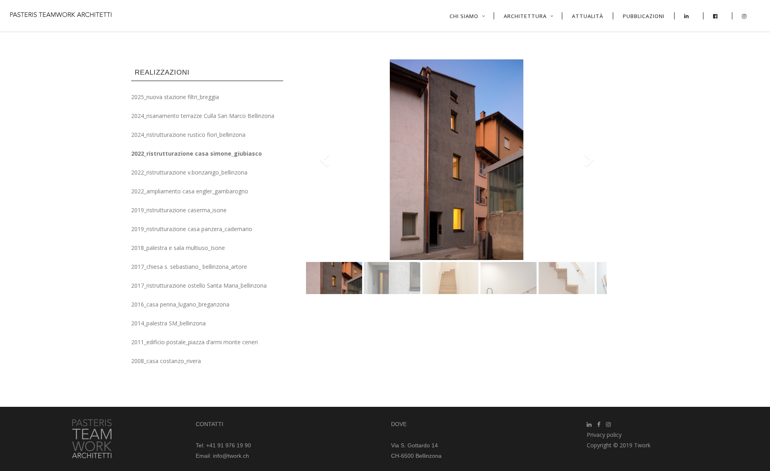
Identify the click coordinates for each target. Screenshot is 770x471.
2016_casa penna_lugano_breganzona (180, 304)
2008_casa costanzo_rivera (166, 361)
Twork (642, 445)
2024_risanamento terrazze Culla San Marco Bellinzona (202, 116)
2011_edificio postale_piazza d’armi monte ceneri (194, 342)
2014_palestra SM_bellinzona (168, 323)
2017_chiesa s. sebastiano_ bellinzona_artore (189, 266)
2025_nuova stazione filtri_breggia (175, 97)
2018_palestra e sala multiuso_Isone (178, 248)
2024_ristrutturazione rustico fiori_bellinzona (188, 134)
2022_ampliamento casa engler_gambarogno (189, 191)
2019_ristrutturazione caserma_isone (179, 210)
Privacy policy (604, 435)
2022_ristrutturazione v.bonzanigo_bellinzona (189, 172)
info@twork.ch (231, 456)
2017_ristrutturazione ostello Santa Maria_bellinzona (199, 285)
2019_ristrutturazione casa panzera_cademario (191, 229)
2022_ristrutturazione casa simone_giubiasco (196, 153)
